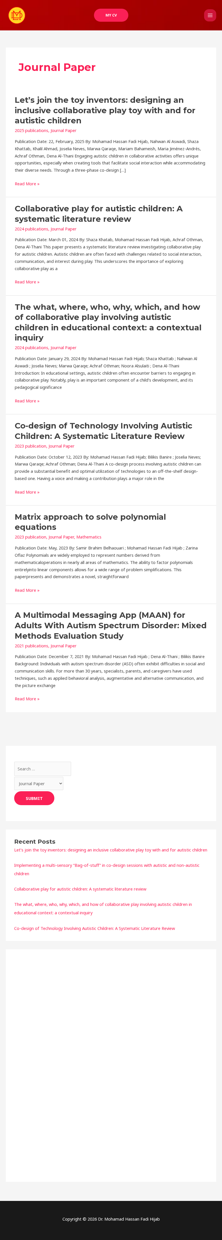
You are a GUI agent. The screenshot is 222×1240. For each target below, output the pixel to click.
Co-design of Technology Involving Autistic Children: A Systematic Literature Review (94, 928)
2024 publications (31, 229)
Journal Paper (64, 130)
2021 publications (31, 646)
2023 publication (30, 446)
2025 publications (31, 130)
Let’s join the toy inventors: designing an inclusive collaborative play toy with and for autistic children (105, 110)
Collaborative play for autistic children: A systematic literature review (80, 889)
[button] (111, 15)
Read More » (27, 183)
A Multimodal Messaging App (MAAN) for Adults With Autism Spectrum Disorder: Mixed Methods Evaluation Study (111, 625)
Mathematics (88, 537)
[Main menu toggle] (210, 15)
